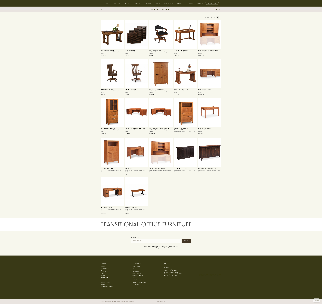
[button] (213, 17)
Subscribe (186, 241)
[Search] (101, 9)
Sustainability (104, 277)
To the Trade (135, 284)
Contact (103, 266)
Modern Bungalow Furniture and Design (114, 301)
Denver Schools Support (139, 282)
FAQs (102, 273)
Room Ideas (135, 271)
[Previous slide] (127, 34)
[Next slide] (145, 34)
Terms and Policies (161, 301)
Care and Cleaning (137, 275)
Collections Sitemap (137, 280)
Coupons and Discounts (107, 286)
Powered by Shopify (129, 301)
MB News (135, 268)
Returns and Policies (106, 268)
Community (104, 275)
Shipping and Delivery (107, 271)
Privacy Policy (105, 284)
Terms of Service (105, 282)
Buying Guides (136, 266)
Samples (134, 277)
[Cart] (220, 9)
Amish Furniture (136, 273)
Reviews (103, 279)
